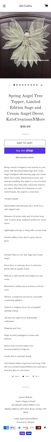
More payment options (25, 157)
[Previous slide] (10, 85)
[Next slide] (41, 85)
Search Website (25, 397)
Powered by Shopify (25, 422)
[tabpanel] (25, 44)
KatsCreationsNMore (29, 418)
